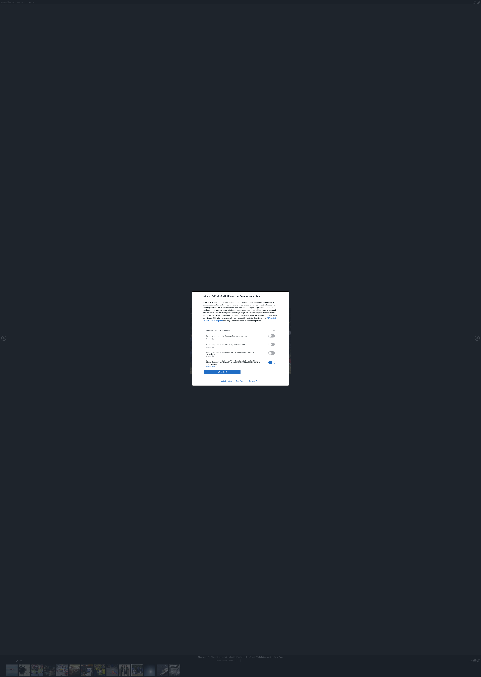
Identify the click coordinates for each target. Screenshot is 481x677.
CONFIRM (222, 372)
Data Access (240, 381)
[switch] (271, 335)
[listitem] (240, 330)
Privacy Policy (254, 381)
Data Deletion (226, 381)
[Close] (283, 296)
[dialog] (240, 338)
